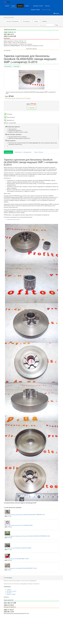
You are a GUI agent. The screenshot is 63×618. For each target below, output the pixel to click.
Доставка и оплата (38, 6)
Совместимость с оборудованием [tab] (22, 152)
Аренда (13, 6)
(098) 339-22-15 (10, 32)
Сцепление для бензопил (13, 219)
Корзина (57, 13)
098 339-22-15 (10, 120)
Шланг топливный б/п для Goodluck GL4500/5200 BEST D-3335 (21, 568)
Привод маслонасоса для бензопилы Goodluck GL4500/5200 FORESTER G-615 (25, 514)
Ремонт (27, 6)
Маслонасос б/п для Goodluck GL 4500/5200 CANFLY (18, 548)
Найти (56, 25)
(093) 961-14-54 (9, 612)
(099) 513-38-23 (9, 36)
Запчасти (20, 6)
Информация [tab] (8, 152)
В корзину (31, 108)
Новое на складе (46, 9)
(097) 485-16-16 (9, 34)
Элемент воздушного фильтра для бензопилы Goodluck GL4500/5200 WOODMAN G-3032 (27, 536)
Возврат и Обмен (35, 9)
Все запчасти (8, 66)
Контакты (47, 6)
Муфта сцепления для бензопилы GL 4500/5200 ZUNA (18, 525)
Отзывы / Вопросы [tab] (38, 152)
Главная (7, 6)
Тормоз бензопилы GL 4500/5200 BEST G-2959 (17, 558)
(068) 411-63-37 (9, 610)
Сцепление (16, 66)
